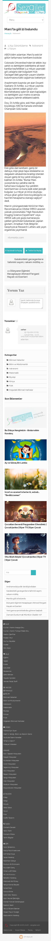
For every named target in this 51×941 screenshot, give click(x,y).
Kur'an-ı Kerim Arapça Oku (13, 628)
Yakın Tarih (7, 831)
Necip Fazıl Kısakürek (11, 851)
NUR (7, 624)
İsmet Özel (7, 888)
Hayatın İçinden (9, 678)
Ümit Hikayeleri (9, 764)
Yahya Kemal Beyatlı (11, 885)
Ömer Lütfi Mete (9, 871)
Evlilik (5, 664)
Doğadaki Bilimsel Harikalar (21, 390)
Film (5, 814)
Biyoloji (12, 377)
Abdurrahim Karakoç (11, 915)
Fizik (11, 386)
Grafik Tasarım (8, 818)
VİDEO (7, 727)
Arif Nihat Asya (9, 854)
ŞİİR (6, 844)
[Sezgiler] (5, 926)
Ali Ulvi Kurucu (9, 874)
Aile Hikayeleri (9, 781)
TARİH (7, 824)
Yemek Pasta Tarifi (10, 681)
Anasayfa (7, 33)
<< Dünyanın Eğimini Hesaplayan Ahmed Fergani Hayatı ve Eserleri (23, 274)
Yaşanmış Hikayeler (11, 767)
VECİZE (8, 688)
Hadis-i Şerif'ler (9, 634)
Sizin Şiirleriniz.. (9, 847)
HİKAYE (6, 750)
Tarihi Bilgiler (8, 838)
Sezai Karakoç (8, 857)
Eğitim (5, 658)
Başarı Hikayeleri (9, 774)
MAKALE (8, 691)
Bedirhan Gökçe (9, 861)
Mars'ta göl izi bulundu (16, 599)
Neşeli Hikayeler (9, 757)
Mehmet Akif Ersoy (10, 881)
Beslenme (7, 671)
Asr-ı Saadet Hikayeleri (12, 754)
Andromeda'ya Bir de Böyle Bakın (21, 587)
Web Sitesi (7, 808)
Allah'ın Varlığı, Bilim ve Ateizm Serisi (17, 734)
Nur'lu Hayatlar (9, 641)
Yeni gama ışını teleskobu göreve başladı (24, 610)
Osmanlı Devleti (9, 827)
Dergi (5, 801)
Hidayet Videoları (10, 744)
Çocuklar (6, 668)
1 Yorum (12, 48)
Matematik (14, 373)
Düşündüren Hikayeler (12, 788)
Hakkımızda (7, 930)
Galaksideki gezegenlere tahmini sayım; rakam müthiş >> (25, 261)
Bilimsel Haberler (17, 360)
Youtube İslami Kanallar (12, 737)
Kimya (12, 381)
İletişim (38, 930)
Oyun (5, 811)
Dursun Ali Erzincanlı (11, 864)
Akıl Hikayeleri (9, 771)
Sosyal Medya (20, 930)
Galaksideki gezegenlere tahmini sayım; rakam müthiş (24, 592)
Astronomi (37, 45)
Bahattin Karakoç (9, 878)
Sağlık (5, 661)
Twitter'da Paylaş (34, 251)
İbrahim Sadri (8, 905)
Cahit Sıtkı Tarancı (10, 895)
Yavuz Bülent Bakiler (11, 909)
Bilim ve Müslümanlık (18, 364)
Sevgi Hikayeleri (9, 778)
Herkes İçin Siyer (10, 731)
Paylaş (30, 930)
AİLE (7, 654)
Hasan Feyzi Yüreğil (11, 912)
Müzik (5, 804)
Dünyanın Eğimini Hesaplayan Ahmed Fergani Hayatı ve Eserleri (26, 604)
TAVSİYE (8, 794)
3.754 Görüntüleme (18, 45)
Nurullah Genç (9, 868)
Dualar (5, 645)
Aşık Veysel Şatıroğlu (11, 898)
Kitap (5, 797)
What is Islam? (9, 741)
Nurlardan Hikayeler (11, 761)
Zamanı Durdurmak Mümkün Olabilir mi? (24, 615)
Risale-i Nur (8, 638)
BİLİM (7, 694)
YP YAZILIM (28, 937)
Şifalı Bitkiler (8, 675)
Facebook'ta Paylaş (14, 251)
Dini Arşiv (7, 648)
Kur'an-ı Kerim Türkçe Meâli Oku (16, 631)
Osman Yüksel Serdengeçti (13, 902)
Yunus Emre (8, 891)
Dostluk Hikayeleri (10, 784)
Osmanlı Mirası (9, 834)
